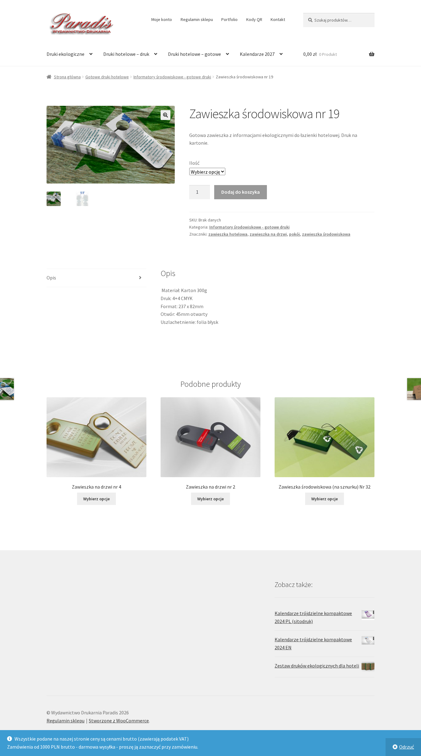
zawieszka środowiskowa (326, 234)
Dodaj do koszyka (240, 192)
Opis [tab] (51, 278)
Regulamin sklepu (197, 19)
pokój (294, 234)
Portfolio (229, 19)
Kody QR (254, 19)
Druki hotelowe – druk (126, 54)
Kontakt (278, 19)
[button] (165, 115)
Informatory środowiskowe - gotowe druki (172, 77)
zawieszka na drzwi (268, 234)
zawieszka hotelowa (227, 234)
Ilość (194, 163)
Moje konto (161, 19)
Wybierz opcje (96, 499)
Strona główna (67, 77)
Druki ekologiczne (65, 54)
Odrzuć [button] (406, 747)
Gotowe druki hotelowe (107, 77)
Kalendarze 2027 (257, 54)
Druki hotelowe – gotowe (194, 54)
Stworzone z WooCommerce (119, 720)
